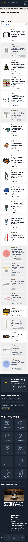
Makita (8, 402)
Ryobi (3, 402)
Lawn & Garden (21, 452)
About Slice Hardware (15, 516)
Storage (21, 465)
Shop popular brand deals (11, 395)
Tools (20, 477)
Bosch (13, 402)
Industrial (20, 440)
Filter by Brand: (6, 21)
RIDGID (22, 402)
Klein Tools (21, 405)
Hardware (7, 440)
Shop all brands (6, 408)
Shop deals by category (10, 417)
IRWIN (11, 405)
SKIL (16, 405)
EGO (18, 402)
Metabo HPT (5, 405)
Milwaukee (10, 398)
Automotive (7, 427)
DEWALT (4, 398)
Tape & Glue (7, 477)
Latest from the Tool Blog (10, 485)
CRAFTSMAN (18, 398)
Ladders (7, 452)
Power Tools (7, 465)
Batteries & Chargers (21, 428)
